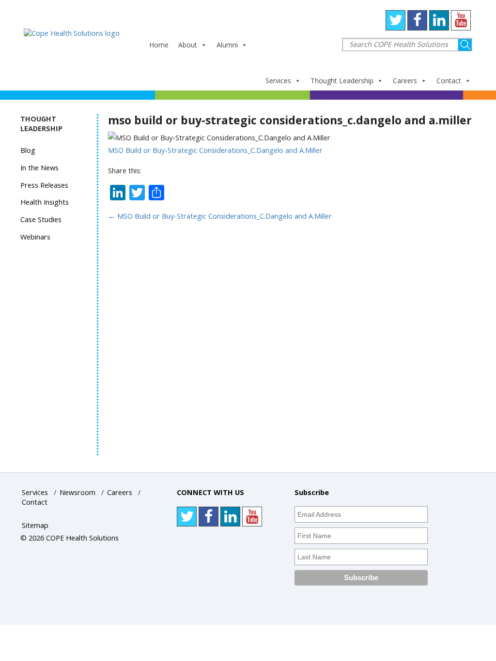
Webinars (35, 236)
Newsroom (77, 492)
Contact (448, 80)
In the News (39, 167)
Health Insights (44, 202)
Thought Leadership (341, 80)
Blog (27, 150)
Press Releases (44, 185)
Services (278, 80)
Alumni (227, 44)
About (187, 44)
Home (159, 44)
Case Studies (41, 219)
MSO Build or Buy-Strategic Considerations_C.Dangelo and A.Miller (215, 150)
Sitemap (35, 525)
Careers (405, 80)
